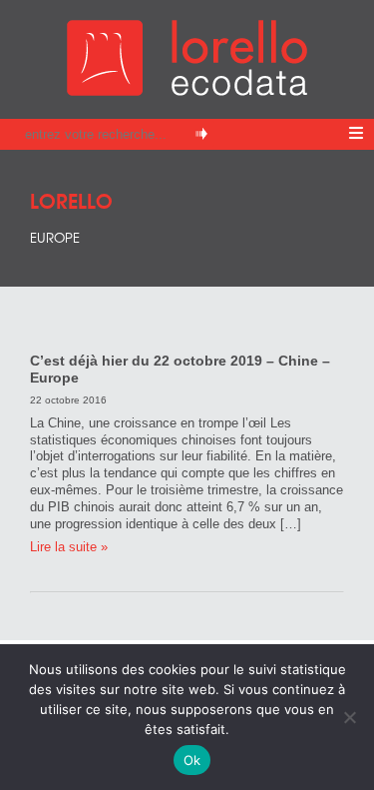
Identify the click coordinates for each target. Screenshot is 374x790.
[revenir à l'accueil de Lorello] (187, 90)
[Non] (349, 717)
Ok (192, 760)
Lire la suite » (69, 546)
